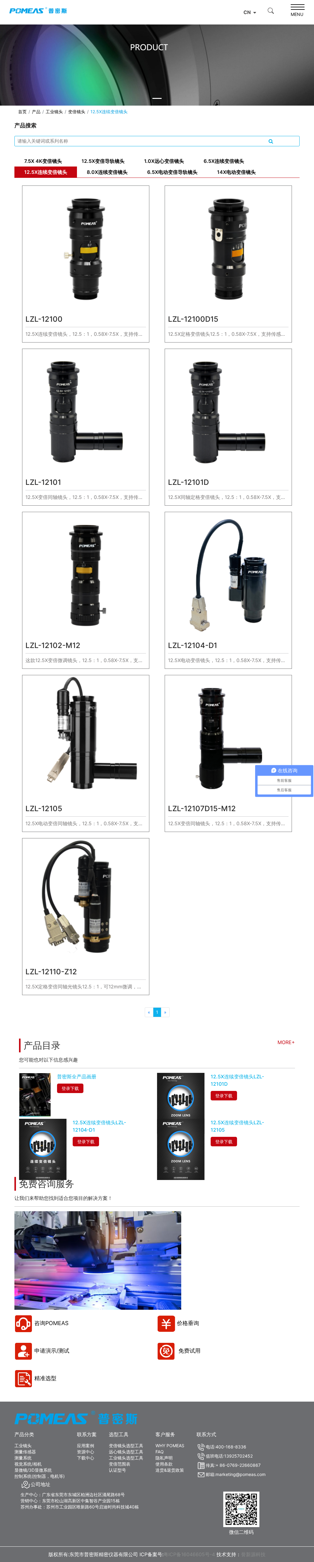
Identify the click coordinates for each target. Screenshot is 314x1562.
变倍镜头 (76, 111)
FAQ (159, 1451)
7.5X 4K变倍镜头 (43, 161)
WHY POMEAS (169, 1445)
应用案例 (85, 1445)
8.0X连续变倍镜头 (107, 172)
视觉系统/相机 (28, 1463)
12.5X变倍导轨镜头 (103, 161)
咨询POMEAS (51, 1323)
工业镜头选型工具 (126, 1457)
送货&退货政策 (169, 1470)
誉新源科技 (253, 1554)
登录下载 (70, 1088)
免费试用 (189, 1350)
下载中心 (85, 1457)
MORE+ (286, 1042)
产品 (36, 111)
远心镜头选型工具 (126, 1451)
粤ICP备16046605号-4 (189, 1554)
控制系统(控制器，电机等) (39, 1476)
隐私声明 (164, 1457)
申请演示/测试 (51, 1350)
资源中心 (85, 1451)
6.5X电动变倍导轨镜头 (172, 172)
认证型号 (117, 1470)
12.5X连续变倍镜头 (45, 172)
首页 (22, 111)
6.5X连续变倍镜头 (224, 161)
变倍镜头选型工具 (126, 1445)
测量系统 (23, 1457)
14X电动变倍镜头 (236, 172)
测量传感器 (25, 1451)
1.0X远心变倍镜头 (164, 161)
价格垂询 (188, 1323)
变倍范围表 (119, 1463)
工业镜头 (54, 111)
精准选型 (45, 1378)
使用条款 (164, 1463)
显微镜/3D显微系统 (33, 1470)
